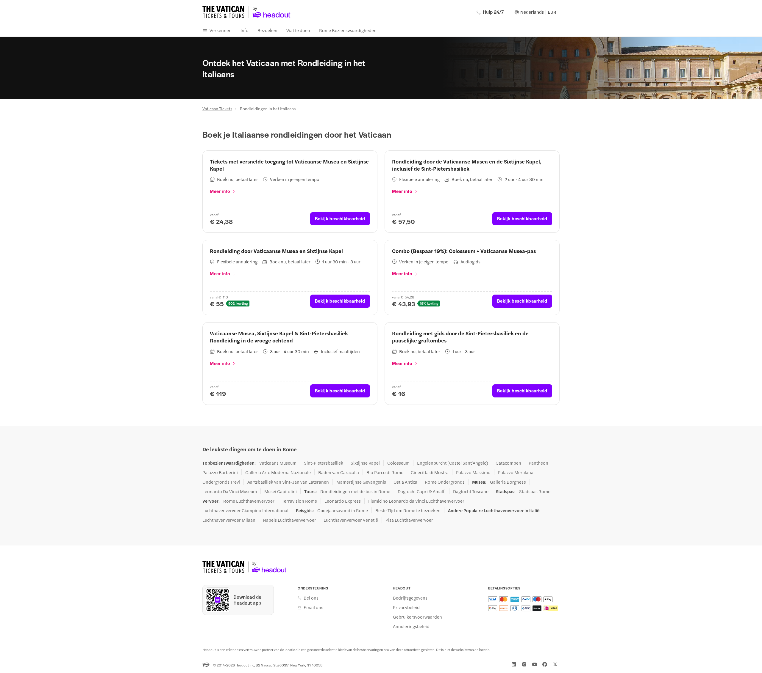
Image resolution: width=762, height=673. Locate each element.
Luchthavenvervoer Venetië (351, 520)
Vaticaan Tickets (217, 108)
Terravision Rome (299, 501)
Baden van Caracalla (338, 472)
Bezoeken (267, 30)
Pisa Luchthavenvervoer (409, 520)
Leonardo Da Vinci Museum (229, 491)
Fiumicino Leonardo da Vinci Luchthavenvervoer (416, 501)
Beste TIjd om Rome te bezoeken (408, 510)
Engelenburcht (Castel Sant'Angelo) (452, 463)
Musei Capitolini (280, 491)
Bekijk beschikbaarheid (340, 218)
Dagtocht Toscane (470, 491)
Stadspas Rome (534, 491)
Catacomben (508, 463)
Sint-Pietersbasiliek (323, 463)
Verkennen (221, 30)
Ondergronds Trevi (221, 482)
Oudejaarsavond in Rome (342, 510)
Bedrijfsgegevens (410, 598)
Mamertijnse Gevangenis (361, 482)
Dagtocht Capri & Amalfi (422, 491)
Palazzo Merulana (515, 472)
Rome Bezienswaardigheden (348, 30)
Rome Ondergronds (445, 482)
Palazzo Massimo (473, 472)
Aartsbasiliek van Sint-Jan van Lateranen (288, 482)
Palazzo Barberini (220, 472)
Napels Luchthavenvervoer (289, 520)
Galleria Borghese (508, 482)
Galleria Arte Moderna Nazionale (278, 472)
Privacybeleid (406, 607)
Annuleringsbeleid (411, 626)
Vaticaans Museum (277, 463)
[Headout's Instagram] (524, 664)
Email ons (313, 607)
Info (245, 30)
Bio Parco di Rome (384, 472)
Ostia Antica (405, 482)
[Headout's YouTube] (534, 664)
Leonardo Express (342, 501)
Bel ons (311, 598)
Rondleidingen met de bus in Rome (355, 491)
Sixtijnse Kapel (365, 463)
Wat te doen (298, 30)
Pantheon (538, 463)
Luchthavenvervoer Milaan (228, 520)
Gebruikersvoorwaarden (417, 617)
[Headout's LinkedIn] (513, 664)
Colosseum (398, 463)
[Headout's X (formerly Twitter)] (555, 664)
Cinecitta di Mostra (430, 472)
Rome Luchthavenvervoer (248, 501)
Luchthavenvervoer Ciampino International (245, 510)
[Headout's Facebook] (544, 664)
